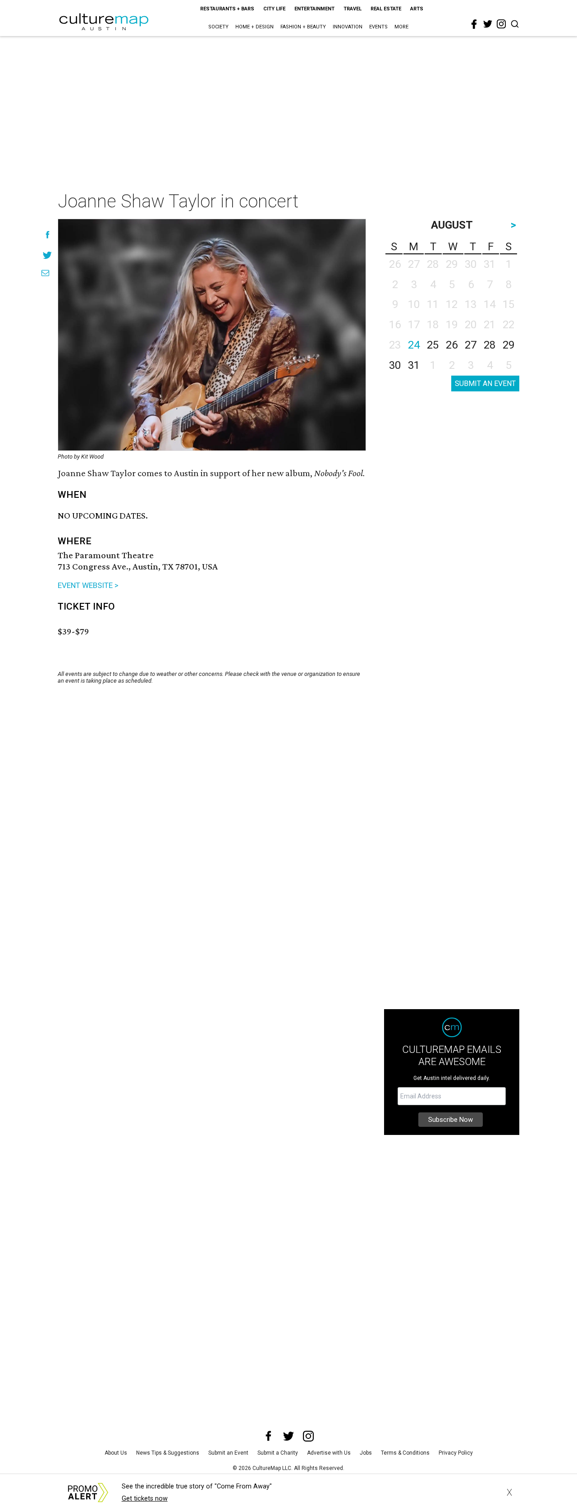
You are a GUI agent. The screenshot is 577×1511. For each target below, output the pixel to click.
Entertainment (314, 9)
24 (414, 345)
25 (433, 345)
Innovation (347, 27)
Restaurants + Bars (227, 9)
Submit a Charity (277, 1453)
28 (489, 345)
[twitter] (487, 23)
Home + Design (254, 27)
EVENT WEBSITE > (88, 585)
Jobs (366, 1453)
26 (452, 345)
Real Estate (386, 9)
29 (508, 345)
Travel (352, 9)
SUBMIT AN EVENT (485, 383)
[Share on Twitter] (47, 255)
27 (470, 345)
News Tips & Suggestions (167, 1453)
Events (378, 27)
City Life (274, 9)
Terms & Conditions (405, 1453)
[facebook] (474, 24)
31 (414, 365)
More (401, 27)
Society (218, 27)
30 (395, 365)
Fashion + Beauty (303, 27)
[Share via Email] (45, 273)
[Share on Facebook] (47, 235)
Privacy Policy (456, 1453)
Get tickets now (145, 1498)
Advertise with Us (329, 1453)
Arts (416, 9)
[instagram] (501, 23)
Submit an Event (228, 1453)
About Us (116, 1453)
